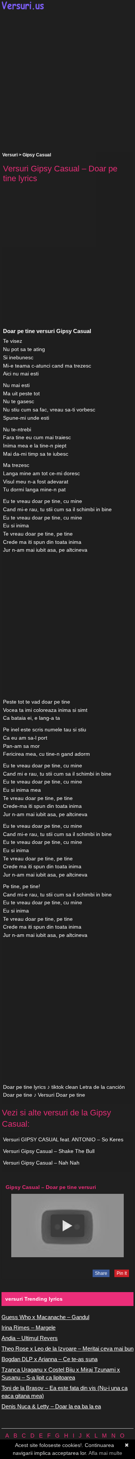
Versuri (10, 155)
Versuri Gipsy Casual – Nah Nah (41, 1163)
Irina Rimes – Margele (29, 1327)
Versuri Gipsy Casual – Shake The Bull (48, 1151)
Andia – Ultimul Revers (30, 1338)
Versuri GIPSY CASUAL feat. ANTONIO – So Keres (63, 1139)
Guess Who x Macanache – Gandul (45, 1317)
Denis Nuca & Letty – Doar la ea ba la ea (51, 1406)
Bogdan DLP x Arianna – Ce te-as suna (50, 1359)
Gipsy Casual (36, 155)
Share (101, 1273)
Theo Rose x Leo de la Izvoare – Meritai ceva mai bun (68, 1348)
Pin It (122, 1273)
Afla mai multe (105, 1453)
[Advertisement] (67, 81)
